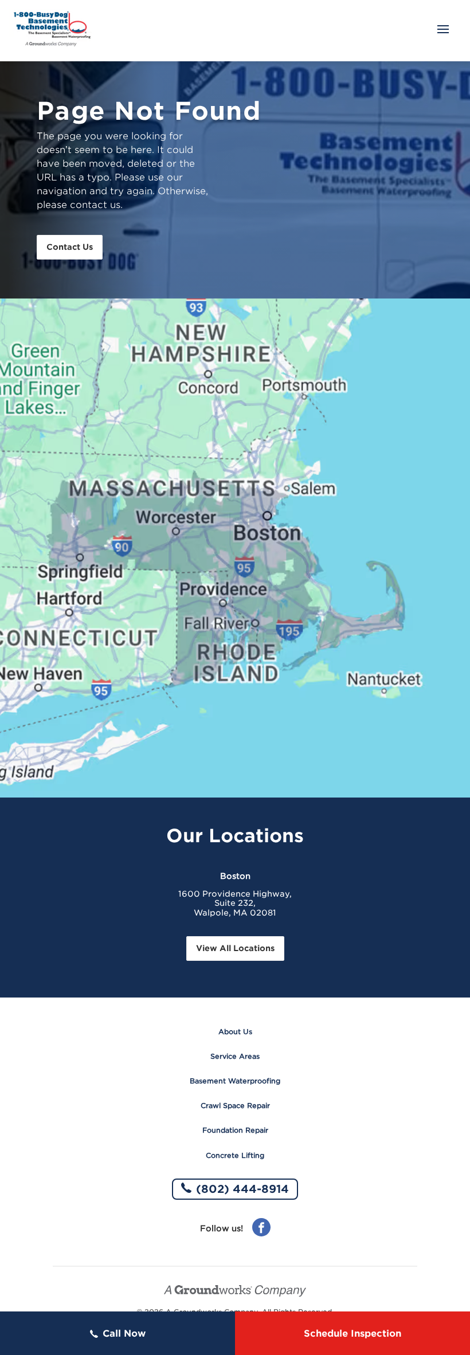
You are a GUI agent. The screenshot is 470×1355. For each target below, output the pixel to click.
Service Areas (235, 1056)
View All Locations (235, 948)
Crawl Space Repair (235, 1105)
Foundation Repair (235, 1130)
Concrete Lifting (235, 1155)
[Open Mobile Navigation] (443, 30)
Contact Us (69, 247)
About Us (235, 1031)
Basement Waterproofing (235, 1081)
